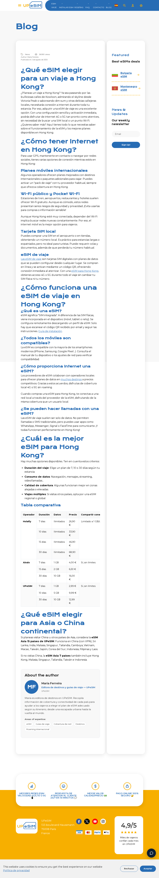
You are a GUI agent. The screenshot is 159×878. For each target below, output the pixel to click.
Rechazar (129, 868)
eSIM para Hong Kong (84, 270)
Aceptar (148, 868)
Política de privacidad (16, 870)
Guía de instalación (50, 331)
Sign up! (126, 145)
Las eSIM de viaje (31, 259)
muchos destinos (71, 379)
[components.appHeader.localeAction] (116, 5)
